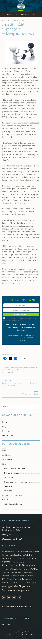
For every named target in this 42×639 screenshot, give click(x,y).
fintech (35, 568)
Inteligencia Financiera (23, 367)
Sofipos (9, 587)
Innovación (9, 477)
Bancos (36, 551)
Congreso (13, 559)
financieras (26, 569)
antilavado (10, 551)
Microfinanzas (28, 575)
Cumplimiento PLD (13, 565)
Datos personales (30, 565)
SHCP (4, 587)
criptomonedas (14, 562)
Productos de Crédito (9, 583)
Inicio (9, 14)
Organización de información (17, 482)
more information (16, 320)
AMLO (4, 552)
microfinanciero (8, 372)
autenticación (27, 552)
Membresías (7, 435)
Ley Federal (30, 572)
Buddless (6, 455)
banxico (5, 555)
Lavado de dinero (21, 572)
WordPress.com (21, 637)
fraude (4, 572)
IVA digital (6, 534)
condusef (6, 558)
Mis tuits (6, 624)
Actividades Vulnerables (14, 468)
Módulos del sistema (13, 504)
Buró (23, 555)
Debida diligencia (11, 473)
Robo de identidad (22, 583)
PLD (21, 579)
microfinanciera (24, 370)
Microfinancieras (18, 575)
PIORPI (5, 579)
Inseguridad (13, 370)
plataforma (13, 579)
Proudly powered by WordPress (15, 635)
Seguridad (8, 486)
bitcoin (11, 555)
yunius (25, 590)
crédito (21, 562)
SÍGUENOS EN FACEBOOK (17, 606)
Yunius (24, 20)
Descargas (25, 14)
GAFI (8, 572)
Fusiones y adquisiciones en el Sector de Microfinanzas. (20, 383)
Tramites (16, 590)
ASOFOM (18, 551)
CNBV (28, 554)
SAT (28, 583)
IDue (4, 464)
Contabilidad (21, 559)
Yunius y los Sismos (31, 393)
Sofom (15, 586)
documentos (6, 569)
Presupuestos (29, 579)
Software (7, 590)
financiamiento (17, 569)
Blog (16, 14)
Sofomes (24, 586)
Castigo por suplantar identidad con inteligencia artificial (18, 528)
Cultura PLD (7, 459)
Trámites (8, 491)
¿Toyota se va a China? (12, 539)
